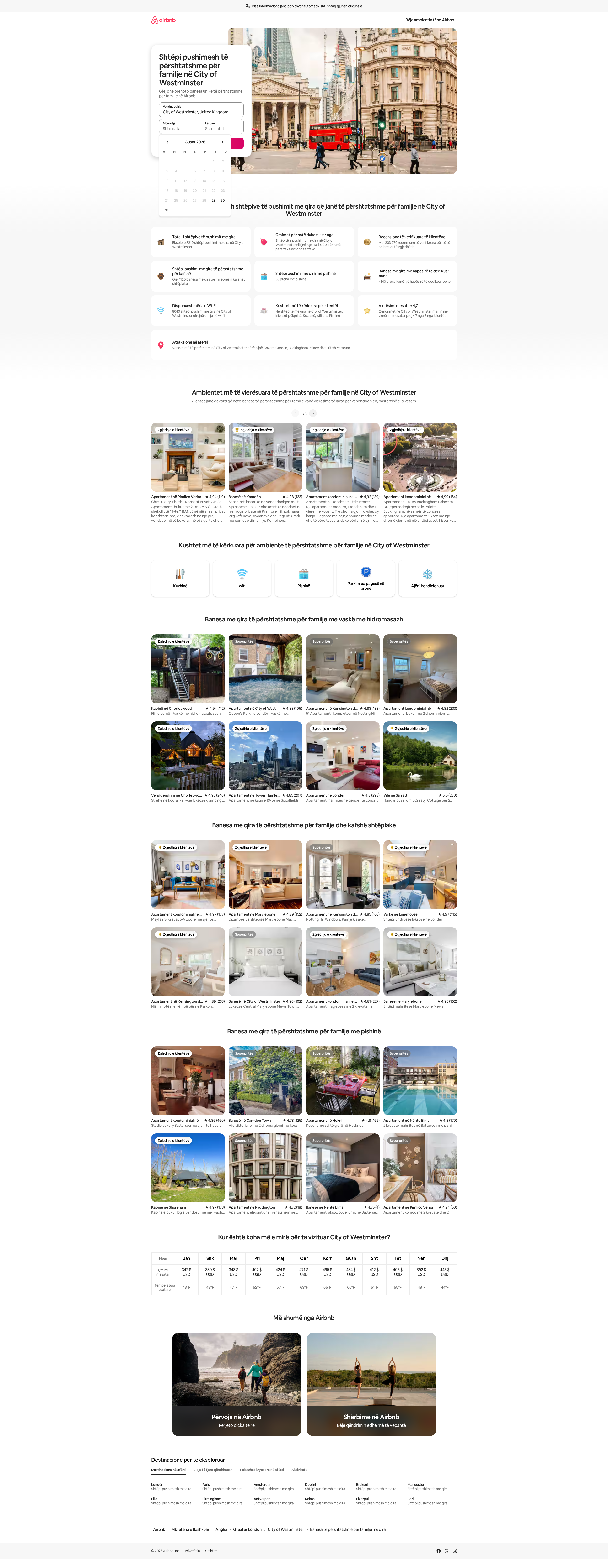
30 (223, 200)
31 (166, 210)
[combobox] (201, 112)
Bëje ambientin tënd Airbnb (430, 19)
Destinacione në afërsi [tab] (168, 1470)
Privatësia (192, 1551)
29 (213, 200)
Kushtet (210, 1551)
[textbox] (180, 128)
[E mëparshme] (295, 413)
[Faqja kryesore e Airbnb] (163, 19)
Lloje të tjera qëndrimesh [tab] (213, 1470)
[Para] (313, 413)
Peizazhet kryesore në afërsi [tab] (262, 1470)
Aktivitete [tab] (299, 1470)
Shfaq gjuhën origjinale (344, 6)
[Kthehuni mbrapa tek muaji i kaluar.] (167, 142)
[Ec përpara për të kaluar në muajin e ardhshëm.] (222, 142)
